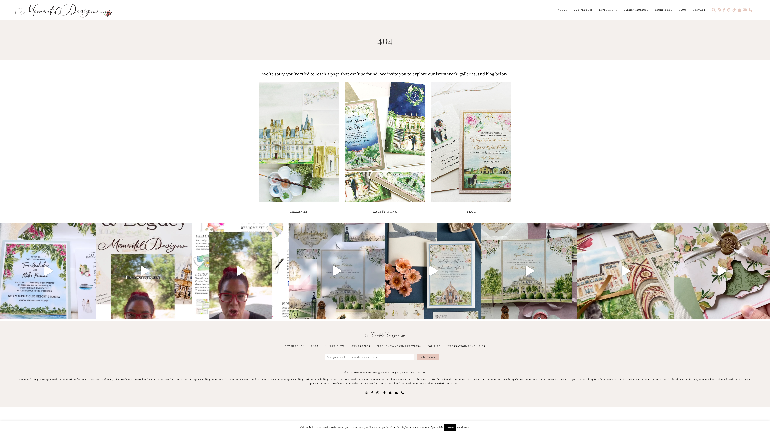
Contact (699, 9)
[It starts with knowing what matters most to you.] (626, 271)
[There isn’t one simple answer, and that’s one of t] (722, 271)
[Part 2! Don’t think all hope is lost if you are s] (144, 271)
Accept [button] (450, 427)
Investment (608, 9)
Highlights (663, 9)
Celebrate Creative (414, 372)
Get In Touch (295, 346)
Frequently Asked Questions (399, 346)
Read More (463, 427)
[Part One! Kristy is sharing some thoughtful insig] (240, 271)
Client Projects (636, 9)
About (562, 9)
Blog (682, 9)
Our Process (583, 9)
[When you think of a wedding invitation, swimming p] (48, 271)
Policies (434, 346)
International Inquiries (466, 346)
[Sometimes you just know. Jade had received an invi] (529, 271)
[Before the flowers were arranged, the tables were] (337, 271)
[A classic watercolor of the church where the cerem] (433, 271)
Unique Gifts (335, 346)
